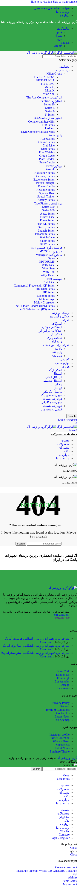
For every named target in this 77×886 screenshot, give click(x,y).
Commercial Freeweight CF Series (34, 285)
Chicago (65, 684)
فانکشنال (56, 334)
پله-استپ (56, 384)
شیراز (58, 35)
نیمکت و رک (54, 337)
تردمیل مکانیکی (52, 391)
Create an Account (66, 867)
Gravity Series (46, 227)
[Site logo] (66, 52)
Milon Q (49, 87)
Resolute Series (45, 189)
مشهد (58, 32)
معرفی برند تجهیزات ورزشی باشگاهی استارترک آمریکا (36, 645)
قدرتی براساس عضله (56, 345)
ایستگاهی (56, 323)
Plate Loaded (47, 159)
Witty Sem (48, 268)
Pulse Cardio (47, 162)
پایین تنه (57, 352)
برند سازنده (63, 70)
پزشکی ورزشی (60, 312)
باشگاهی (64, 66)
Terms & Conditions (58, 709)
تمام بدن (57, 355)
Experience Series (44, 179)
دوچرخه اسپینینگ (51, 395)
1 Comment (47, 642)
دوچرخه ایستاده (52, 398)
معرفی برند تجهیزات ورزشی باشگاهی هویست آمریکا (37, 638)
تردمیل (57, 388)
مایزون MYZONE (50, 251)
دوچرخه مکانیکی (51, 402)
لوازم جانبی (62, 362)
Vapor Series (47, 240)
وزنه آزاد (57, 341)
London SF (63, 674)
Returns (65, 706)
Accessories (48, 138)
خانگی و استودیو (60, 316)
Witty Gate (48, 265)
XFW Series (47, 244)
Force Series (47, 220)
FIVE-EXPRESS (44, 77)
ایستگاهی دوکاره (51, 327)
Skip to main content (65, 1)
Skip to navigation (41, 1)
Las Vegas (63, 688)
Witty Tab (49, 271)
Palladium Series (45, 234)
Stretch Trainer (46, 196)
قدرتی (66, 320)
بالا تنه (58, 348)
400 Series (48, 206)
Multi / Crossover (44, 302)
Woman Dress (61, 741)
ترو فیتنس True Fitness (48, 203)
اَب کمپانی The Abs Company (44, 97)
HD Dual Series (45, 289)
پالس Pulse (55, 135)
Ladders (50, 128)
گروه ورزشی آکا (67, 758)
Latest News (62, 716)
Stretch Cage (47, 237)
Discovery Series (45, 176)
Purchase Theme (60, 751)
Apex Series (47, 213)
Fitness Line (47, 217)
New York (63, 671)
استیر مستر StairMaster (47, 118)
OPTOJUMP (47, 261)
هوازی (66, 366)
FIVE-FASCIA (45, 80)
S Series (50, 114)
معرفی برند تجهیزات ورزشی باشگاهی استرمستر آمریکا (35, 652)
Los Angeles (62, 681)
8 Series (50, 111)
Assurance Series (44, 172)
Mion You (49, 93)
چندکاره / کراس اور (50, 330)
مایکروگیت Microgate (49, 254)
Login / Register (60, 837)
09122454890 (62, 617)
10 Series (49, 104)
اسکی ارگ (55, 370)
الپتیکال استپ (53, 377)
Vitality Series (46, 199)
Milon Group (54, 73)
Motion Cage (47, 299)
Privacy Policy (61, 703)
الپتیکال (57, 373)
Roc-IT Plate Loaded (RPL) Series (34, 305)
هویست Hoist (54, 278)
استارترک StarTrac (51, 101)
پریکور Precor (54, 166)
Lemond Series (46, 295)
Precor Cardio (46, 186)
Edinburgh (63, 678)
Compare (64, 834)
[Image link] (62, 588)
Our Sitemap (62, 719)
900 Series (48, 210)
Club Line (49, 145)
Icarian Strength (45, 183)
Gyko (51, 258)
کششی (65, 359)
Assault (50, 169)
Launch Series (46, 230)
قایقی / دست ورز (51, 409)
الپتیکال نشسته (52, 380)
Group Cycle (47, 155)
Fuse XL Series (45, 223)
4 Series (50, 107)
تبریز (59, 39)
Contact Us (63, 713)
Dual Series (48, 148)
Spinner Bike (47, 193)
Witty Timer (48, 275)
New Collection (60, 738)
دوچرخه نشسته (52, 405)
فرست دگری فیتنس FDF (46, 247)
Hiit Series (48, 125)
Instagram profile (60, 734)
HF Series (49, 292)
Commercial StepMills (41, 121)
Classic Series (46, 142)
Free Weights (47, 152)
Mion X (50, 90)
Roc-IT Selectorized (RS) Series (36, 309)
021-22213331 (62, 614)
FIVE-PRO (48, 83)
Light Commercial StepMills (38, 131)
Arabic (58, 45)
